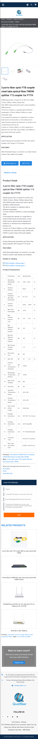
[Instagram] (17, 716)
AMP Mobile (26, 730)
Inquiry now (19, 663)
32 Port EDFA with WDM (23, 636)
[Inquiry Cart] (35, 5)
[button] (27, 5)
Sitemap (23, 722)
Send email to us (11, 163)
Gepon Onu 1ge (31, 724)
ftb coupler (6, 469)
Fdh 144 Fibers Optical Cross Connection (13, 724)
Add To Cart (26, 163)
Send (19, 515)
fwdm (4, 471)
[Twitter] (7, 716)
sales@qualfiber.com (20, 685)
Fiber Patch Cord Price (23, 727)
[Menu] (3, 5)
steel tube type (8, 473)
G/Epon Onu (7, 727)
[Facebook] (3, 716)
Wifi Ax (14, 727)
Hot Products (16, 722)
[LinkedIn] (12, 716)
